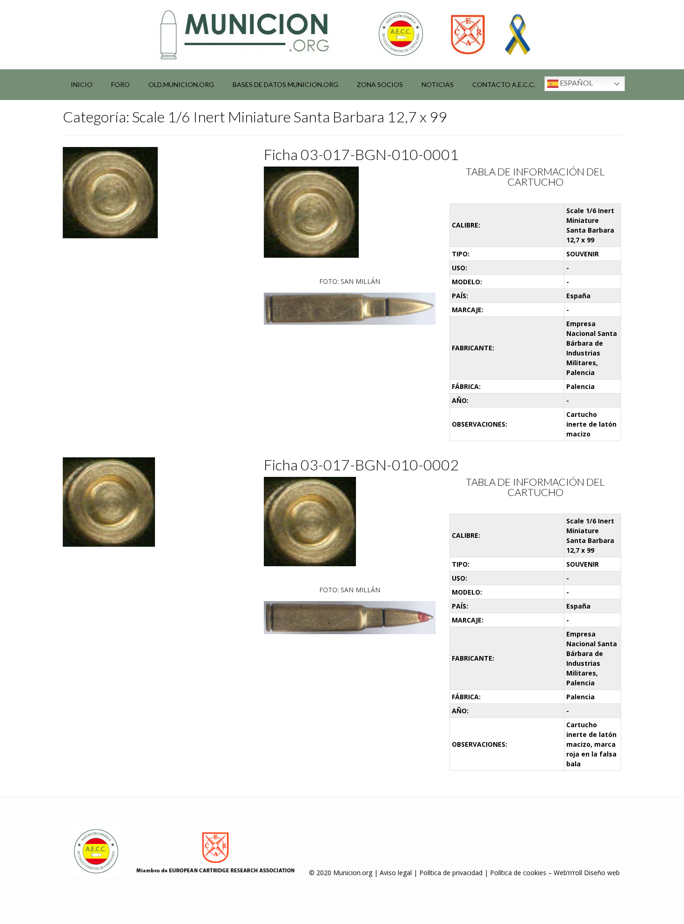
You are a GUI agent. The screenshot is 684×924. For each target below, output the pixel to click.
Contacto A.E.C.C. (503, 84)
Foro (120, 84)
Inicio (82, 84)
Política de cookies (518, 872)
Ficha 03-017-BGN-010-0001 (361, 154)
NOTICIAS (438, 84)
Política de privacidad (451, 872)
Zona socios (380, 84)
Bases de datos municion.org (285, 84)
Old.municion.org (181, 84)
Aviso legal (396, 872)
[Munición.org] (342, 34)
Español (575, 82)
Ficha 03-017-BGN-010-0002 (361, 464)
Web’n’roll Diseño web (587, 872)
